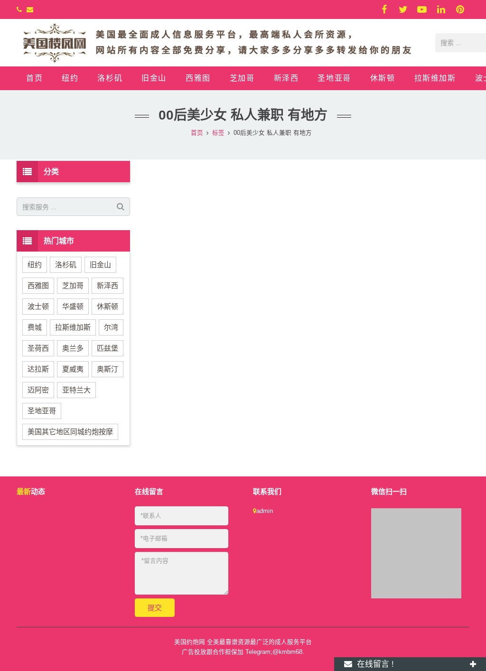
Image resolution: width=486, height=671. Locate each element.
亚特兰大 (76, 390)
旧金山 (100, 265)
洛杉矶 (65, 265)
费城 (35, 327)
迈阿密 (38, 390)
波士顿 (38, 306)
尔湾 (111, 327)
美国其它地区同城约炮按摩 (70, 432)
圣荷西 (38, 348)
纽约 (35, 265)
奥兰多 (73, 348)
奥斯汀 (107, 369)
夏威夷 (73, 369)
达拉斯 (38, 369)
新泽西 (107, 285)
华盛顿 (73, 306)
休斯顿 (107, 306)
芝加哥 (73, 285)
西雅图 (38, 285)
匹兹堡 (107, 348)
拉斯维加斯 (73, 327)
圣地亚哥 (42, 411)
